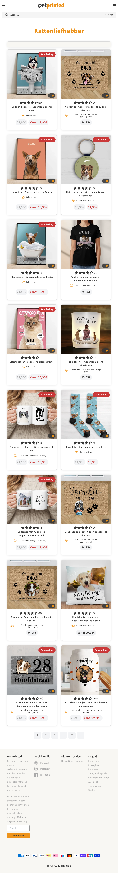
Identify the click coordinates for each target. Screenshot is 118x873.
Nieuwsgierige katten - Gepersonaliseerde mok (29, 391)
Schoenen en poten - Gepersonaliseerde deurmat (85, 476)
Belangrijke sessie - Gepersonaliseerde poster (29, 51)
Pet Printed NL (57, 866)
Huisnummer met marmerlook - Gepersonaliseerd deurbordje (31, 649)
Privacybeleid (94, 765)
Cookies (92, 790)
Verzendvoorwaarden (98, 777)
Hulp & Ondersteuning (72, 761)
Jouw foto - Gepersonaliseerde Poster (25, 136)
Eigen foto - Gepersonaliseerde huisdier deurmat (30, 562)
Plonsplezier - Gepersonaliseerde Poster (26, 221)
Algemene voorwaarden (94, 784)
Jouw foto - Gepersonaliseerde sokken (80, 391)
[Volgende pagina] (80, 735)
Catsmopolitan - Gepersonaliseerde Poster (27, 306)
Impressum (93, 761)
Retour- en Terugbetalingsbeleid (98, 771)
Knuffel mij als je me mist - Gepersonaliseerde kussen (83, 564)
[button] (4, 5)
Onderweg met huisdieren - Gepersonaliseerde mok (30, 478)
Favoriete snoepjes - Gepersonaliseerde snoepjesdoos (80, 649)
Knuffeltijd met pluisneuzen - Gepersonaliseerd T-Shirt (85, 223)
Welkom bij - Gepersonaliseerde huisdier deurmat (85, 51)
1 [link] (37, 735)
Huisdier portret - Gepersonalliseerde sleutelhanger (79, 139)
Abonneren (18, 835)
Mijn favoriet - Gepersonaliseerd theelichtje (82, 306)
